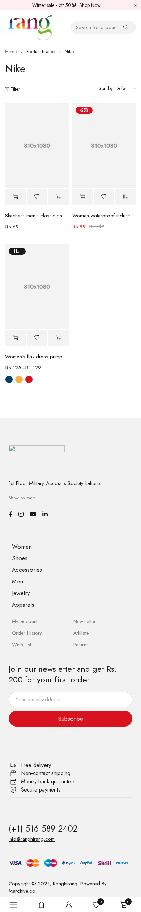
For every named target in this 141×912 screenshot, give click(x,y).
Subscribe (70, 719)
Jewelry (21, 593)
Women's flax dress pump (33, 356)
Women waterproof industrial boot (104, 215)
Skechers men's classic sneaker (37, 215)
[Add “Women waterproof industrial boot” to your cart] (82, 197)
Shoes (19, 558)
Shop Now (90, 5)
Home (11, 51)
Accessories (27, 570)
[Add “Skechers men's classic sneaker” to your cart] (15, 197)
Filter (15, 89)
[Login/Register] (69, 905)
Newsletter (84, 621)
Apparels (23, 605)
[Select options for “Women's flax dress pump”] (15, 338)
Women (22, 546)
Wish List (21, 644)
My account (24, 621)
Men (17, 581)
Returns (81, 644)
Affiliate (81, 633)
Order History (27, 633)
